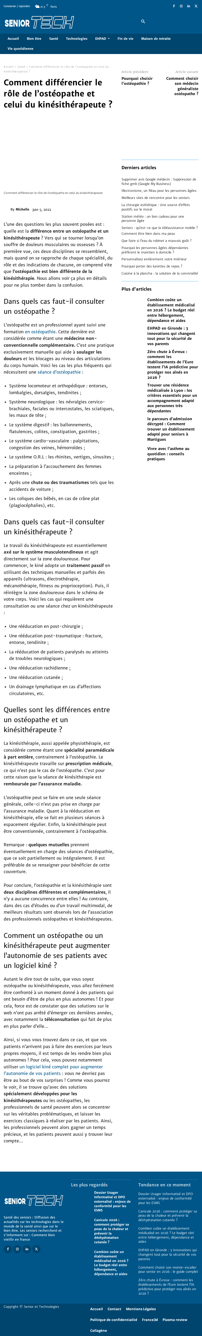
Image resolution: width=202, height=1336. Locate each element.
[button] (143, 21)
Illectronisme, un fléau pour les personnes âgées (159, 191)
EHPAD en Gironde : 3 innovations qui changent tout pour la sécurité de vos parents (171, 336)
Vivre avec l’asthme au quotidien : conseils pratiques (168, 453)
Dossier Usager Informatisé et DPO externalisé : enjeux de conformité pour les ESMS (112, 1201)
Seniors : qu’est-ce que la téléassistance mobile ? (160, 228)
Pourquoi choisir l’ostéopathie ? (137, 81)
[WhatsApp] (95, 208)
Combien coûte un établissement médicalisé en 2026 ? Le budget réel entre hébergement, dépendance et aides (171, 310)
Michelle (22, 209)
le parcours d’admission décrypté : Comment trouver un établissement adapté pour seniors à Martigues (171, 429)
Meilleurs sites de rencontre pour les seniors (156, 198)
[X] (196, 6)
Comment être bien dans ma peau (148, 234)
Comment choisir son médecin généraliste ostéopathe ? (182, 86)
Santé (21, 66)
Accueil (9, 66)
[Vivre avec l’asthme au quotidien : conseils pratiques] (133, 454)
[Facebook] (173, 6)
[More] (107, 208)
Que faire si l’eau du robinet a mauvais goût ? (156, 241)
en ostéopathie (40, 331)
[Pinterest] (83, 208)
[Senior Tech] (67, 22)
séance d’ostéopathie (58, 372)
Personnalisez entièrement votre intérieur (154, 259)
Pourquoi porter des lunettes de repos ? (152, 266)
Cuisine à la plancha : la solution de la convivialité (160, 273)
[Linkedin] (188, 6)
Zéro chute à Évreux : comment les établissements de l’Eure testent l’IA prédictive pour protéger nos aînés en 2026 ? (172, 364)
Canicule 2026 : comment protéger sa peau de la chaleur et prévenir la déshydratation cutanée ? (167, 1215)
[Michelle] (7, 209)
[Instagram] (181, 6)
